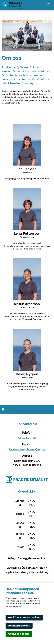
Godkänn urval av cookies (24, 617)
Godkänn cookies (18, 633)
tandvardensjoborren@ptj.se (27, 449)
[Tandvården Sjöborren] (21, 5)
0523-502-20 (27, 438)
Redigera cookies (19, 625)
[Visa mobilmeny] (48, 5)
